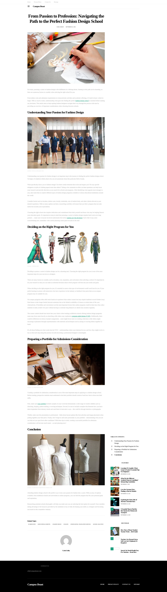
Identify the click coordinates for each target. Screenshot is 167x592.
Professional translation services (81, 524)
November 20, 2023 (125, 503)
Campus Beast (39, 6)
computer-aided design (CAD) (81, 316)
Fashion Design (57, 524)
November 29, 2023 (125, 493)
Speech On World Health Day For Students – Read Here (130, 551)
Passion (66, 524)
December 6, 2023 (125, 484)
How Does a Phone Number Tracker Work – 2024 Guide (129, 531)
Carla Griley (60, 26)
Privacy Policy (37, 2)
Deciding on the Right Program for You (126, 446)
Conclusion (118, 455)
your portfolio (41, 404)
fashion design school (82, 101)
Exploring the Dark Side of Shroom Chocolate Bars (129, 500)
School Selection (98, 524)
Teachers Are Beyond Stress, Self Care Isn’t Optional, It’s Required (129, 541)
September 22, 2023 (71, 26)
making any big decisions (74, 218)
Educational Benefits (44, 524)
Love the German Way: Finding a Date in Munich (128, 490)
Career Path (32, 524)
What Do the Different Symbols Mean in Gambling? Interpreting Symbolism (129, 480)
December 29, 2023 (125, 474)
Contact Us (47, 2)
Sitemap (56, 2)
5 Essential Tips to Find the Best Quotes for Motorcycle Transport (129, 510)
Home (28, 2)
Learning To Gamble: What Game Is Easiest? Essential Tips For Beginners (130, 469)
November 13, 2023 (125, 514)
